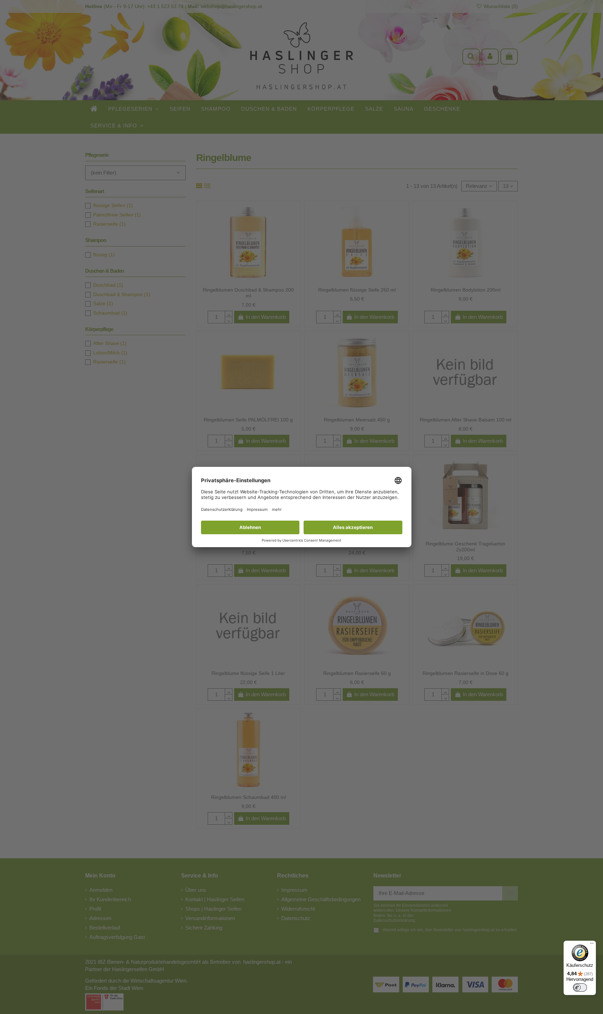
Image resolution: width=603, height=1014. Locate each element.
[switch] (580, 987)
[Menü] (592, 945)
